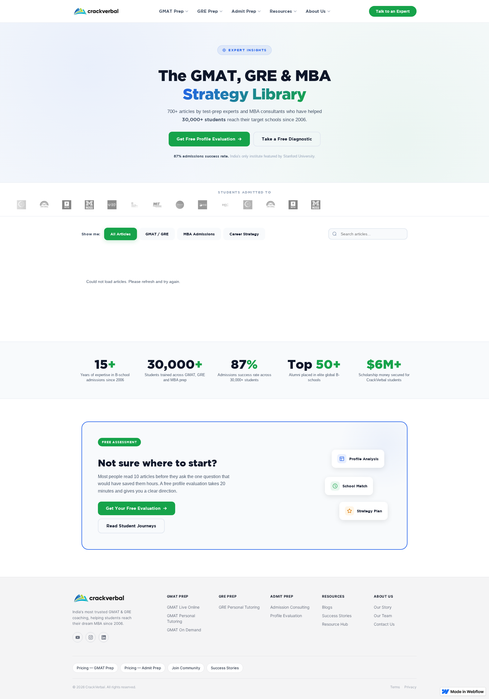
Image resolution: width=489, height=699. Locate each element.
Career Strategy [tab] (244, 234)
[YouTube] (77, 637)
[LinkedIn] (103, 637)
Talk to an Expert (393, 11)
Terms (395, 687)
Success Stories (336, 615)
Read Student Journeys (131, 525)
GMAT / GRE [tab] (157, 234)
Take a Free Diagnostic (287, 139)
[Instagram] (90, 637)
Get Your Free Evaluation (133, 508)
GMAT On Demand (184, 629)
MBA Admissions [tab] (199, 234)
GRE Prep (207, 11)
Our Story (383, 607)
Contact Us (384, 624)
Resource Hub (335, 624)
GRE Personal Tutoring (239, 607)
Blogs (327, 607)
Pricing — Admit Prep (143, 668)
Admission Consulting (290, 607)
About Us (316, 11)
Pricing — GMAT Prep (95, 668)
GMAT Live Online (183, 607)
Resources (281, 11)
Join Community (186, 668)
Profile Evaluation (286, 615)
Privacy (410, 687)
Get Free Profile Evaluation (206, 139)
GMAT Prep (171, 11)
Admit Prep (243, 11)
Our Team (383, 615)
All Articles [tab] (120, 234)
